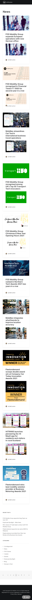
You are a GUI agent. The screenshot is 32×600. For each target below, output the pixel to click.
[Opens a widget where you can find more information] (26, 597)
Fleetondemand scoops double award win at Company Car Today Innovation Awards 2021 (15, 374)
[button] (16, 23)
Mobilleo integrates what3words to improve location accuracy (14, 321)
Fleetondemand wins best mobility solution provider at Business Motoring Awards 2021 (16, 488)
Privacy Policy (13, 594)
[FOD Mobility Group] (8, 2)
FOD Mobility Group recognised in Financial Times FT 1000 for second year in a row (16, 87)
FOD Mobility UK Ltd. (15, 590)
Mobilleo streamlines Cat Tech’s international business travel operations (16, 134)
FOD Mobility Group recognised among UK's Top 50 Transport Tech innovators (16, 185)
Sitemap (20, 594)
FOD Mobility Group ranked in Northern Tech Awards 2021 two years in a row (16, 282)
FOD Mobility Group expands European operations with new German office (15, 37)
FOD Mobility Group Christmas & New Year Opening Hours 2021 (16, 233)
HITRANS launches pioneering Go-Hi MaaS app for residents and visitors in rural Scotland (15, 436)
